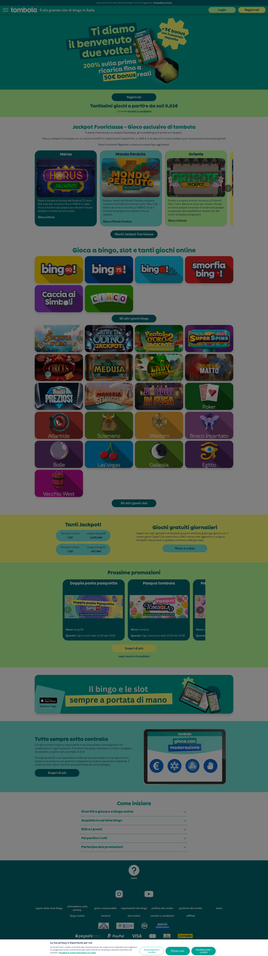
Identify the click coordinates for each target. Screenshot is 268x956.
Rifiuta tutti (177, 950)
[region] (134, 947)
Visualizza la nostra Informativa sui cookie (77, 953)
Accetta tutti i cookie (204, 951)
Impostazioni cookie (151, 951)
